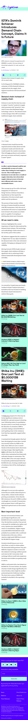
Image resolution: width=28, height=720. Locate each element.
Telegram (15, 665)
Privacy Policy (14, 685)
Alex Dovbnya (6, 70)
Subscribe (14, 679)
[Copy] (24, 75)
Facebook (3, 665)
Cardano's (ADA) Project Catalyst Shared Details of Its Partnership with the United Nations (13, 264)
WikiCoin (3, 695)
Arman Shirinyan (6, 406)
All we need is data (6, 80)
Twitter (7, 141)
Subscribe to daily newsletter (9, 669)
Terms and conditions (6, 718)
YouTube (11, 665)
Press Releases (5, 699)
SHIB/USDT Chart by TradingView (8, 487)
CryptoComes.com (12, 399)
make (9, 153)
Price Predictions (21, 692)
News (2, 692)
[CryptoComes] (9, 7)
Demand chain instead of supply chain (12, 78)
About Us (19, 695)
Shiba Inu (6, 416)
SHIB (3, 452)
